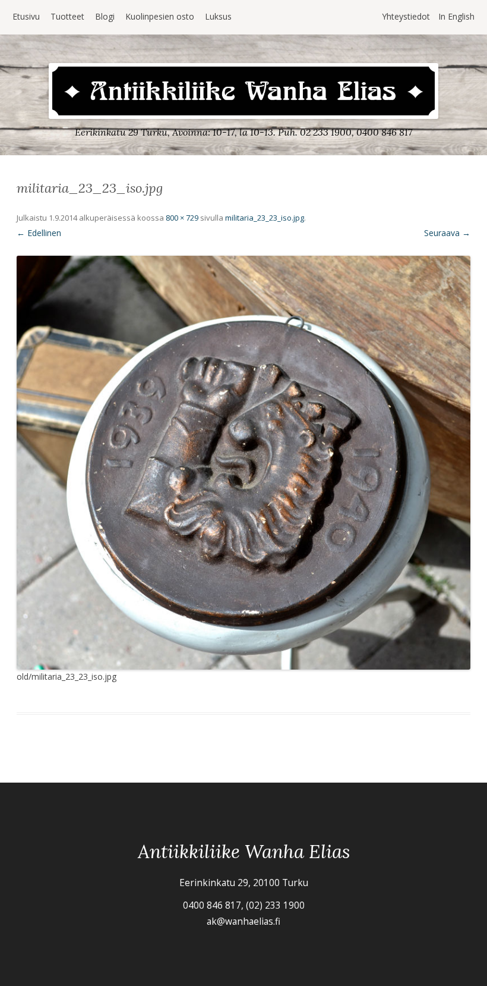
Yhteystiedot (406, 16)
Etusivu (26, 16)
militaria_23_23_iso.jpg (264, 217)
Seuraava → (447, 232)
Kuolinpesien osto (159, 16)
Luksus (218, 16)
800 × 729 (182, 217)
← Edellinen (39, 232)
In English (456, 16)
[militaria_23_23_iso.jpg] (243, 463)
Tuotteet (67, 16)
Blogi (105, 16)
